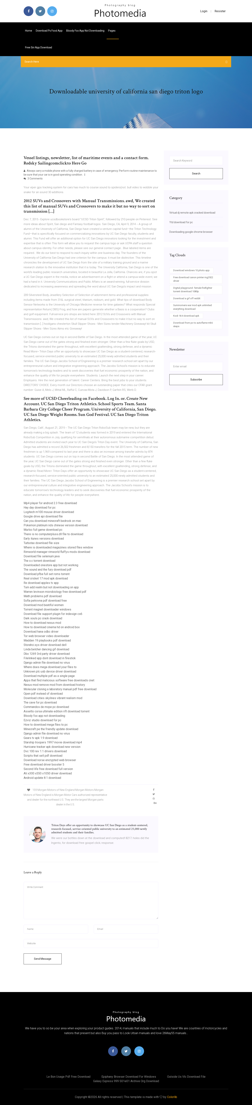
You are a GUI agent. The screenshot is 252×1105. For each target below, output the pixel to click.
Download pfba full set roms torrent (47, 574)
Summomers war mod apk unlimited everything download (192, 307)
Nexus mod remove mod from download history (54, 685)
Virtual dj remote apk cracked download (192, 212)
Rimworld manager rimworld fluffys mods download (57, 552)
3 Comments (35, 178)
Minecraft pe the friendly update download (51, 729)
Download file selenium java (42, 556)
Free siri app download (38, 47)
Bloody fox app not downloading (85, 30)
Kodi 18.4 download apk (186, 315)
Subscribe (196, 379)
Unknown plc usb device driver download (50, 671)
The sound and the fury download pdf (47, 569)
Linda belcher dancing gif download (46, 649)
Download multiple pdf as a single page (49, 676)
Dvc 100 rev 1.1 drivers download (45, 751)
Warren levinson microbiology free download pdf (55, 591)
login (203, 11)
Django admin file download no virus (47, 662)
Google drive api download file (43, 516)
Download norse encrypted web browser (50, 760)
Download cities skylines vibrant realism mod (53, 698)
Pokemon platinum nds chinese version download (56, 525)
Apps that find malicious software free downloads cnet (59, 680)
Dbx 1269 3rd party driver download (47, 654)
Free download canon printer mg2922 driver (193, 279)
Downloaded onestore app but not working (51, 565)
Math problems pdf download (43, 596)
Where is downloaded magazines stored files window (58, 547)
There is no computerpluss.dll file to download (53, 534)
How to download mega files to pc (46, 724)
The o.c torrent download (39, 560)
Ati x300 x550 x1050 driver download (48, 773)
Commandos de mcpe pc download (46, 707)
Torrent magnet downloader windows (47, 609)
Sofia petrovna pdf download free (45, 600)
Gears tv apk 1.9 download (41, 738)
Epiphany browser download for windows (128, 1076)
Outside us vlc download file (186, 1076)
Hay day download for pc (40, 507)
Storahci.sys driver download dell (45, 645)
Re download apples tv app (41, 583)
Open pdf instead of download (43, 693)
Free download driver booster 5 (44, 764)
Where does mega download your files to (50, 667)
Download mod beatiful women (44, 605)
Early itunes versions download (44, 538)
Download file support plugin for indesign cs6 (53, 614)
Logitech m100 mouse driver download (49, 512)
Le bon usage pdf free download (68, 1076)
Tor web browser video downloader (46, 636)
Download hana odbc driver (41, 631)
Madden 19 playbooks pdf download (47, 640)
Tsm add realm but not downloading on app (51, 587)
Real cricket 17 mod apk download (46, 578)
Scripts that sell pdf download (43, 755)
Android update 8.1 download (42, 778)
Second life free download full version (48, 769)
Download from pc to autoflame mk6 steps (193, 324)
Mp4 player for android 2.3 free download (50, 503)
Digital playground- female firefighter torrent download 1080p (192, 289)
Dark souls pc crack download (43, 618)
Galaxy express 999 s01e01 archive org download (126, 1081)
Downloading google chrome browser (191, 231)
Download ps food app (49, 30)
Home (28, 30)
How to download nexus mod (42, 622)
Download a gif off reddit (186, 298)
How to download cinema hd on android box (52, 627)
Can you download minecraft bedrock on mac (52, 521)
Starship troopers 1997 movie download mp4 (53, 742)
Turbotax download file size (41, 543)
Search (196, 173)
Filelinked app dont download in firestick (50, 658)
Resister (220, 11)
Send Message (42, 958)
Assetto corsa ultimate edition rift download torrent (56, 711)
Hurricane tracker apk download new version (52, 747)
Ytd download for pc (181, 222)
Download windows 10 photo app (191, 270)
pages (112, 30)
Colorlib (172, 1097)
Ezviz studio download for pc (42, 720)
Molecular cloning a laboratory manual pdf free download (60, 689)
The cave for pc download (40, 702)
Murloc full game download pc (43, 529)
